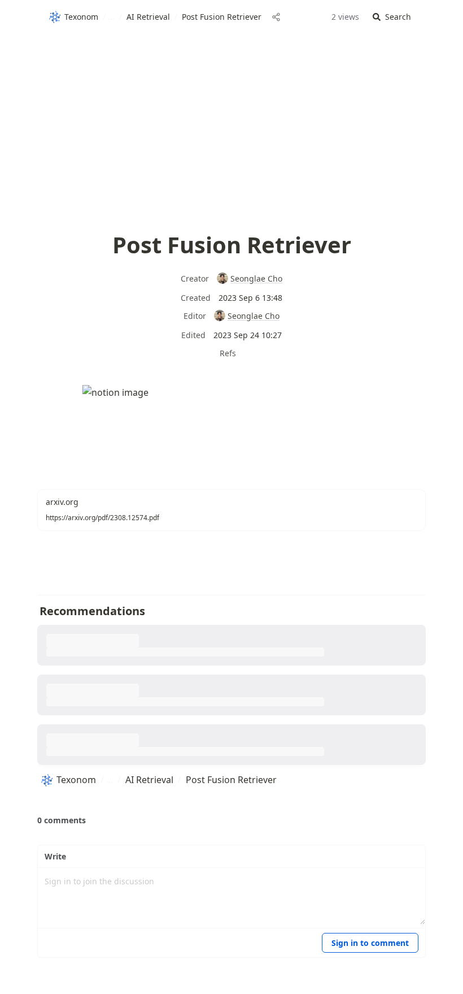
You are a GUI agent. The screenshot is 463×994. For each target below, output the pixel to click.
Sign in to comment (370, 942)
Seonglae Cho (256, 278)
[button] (392, 17)
